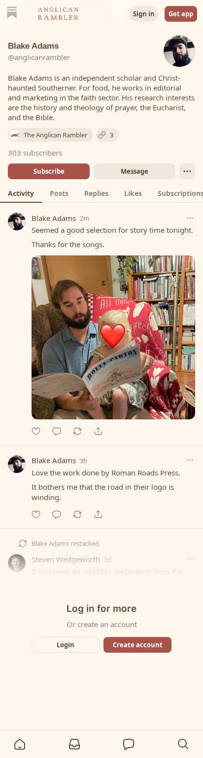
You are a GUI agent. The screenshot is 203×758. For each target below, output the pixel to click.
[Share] (98, 431)
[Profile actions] (187, 171)
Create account (138, 644)
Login (65, 644)
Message (134, 171)
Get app (181, 13)
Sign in (144, 13)
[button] (20, 744)
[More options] (190, 218)
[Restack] (77, 431)
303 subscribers (35, 153)
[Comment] (56, 431)
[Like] (36, 431)
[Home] (12, 13)
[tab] (21, 193)
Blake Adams (54, 218)
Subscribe (49, 171)
